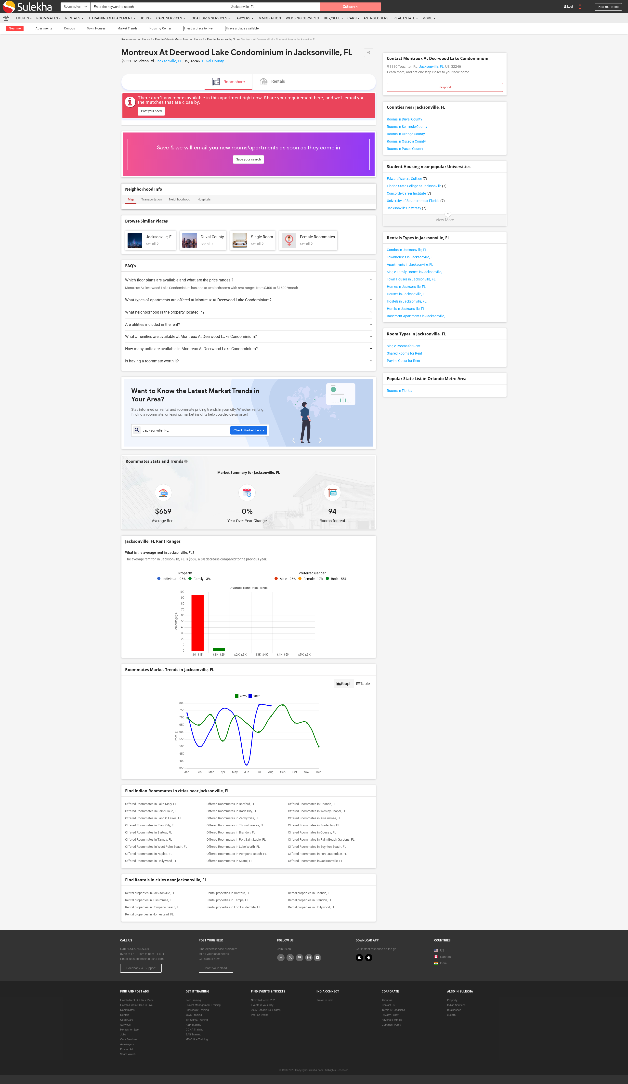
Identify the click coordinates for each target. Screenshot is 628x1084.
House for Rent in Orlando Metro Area (165, 39)
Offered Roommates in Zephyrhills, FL (233, 818)
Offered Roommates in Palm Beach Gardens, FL (321, 839)
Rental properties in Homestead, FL (149, 914)
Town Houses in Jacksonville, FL (411, 279)
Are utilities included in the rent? (152, 324)
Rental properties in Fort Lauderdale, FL (234, 907)
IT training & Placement (110, 18)
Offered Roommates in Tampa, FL (148, 839)
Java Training (194, 1014)
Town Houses (96, 28)
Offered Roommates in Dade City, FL (232, 811)
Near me (15, 28)
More (427, 18)
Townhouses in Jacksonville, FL (410, 257)
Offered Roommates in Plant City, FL (150, 825)
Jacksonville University (406, 208)
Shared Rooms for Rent (404, 353)
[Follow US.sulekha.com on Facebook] (281, 957)
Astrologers (376, 18)
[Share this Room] (368, 52)
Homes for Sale (129, 1029)
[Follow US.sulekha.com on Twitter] (290, 957)
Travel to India (324, 1000)
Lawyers (242, 18)
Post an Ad (126, 1049)
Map (131, 199)
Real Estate (404, 18)
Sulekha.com (7, 19)
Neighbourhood (179, 199)
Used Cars (126, 1019)
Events (22, 18)
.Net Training (193, 1000)
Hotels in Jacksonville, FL (406, 308)
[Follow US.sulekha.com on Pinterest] (299, 957)
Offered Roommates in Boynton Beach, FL (317, 846)
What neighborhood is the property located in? (165, 312)
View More (445, 220)
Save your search (248, 159)
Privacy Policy (390, 1014)
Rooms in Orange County (406, 134)
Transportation (151, 199)
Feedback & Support (141, 968)
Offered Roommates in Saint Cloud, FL (151, 811)
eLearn (451, 1014)
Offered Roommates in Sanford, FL (231, 804)
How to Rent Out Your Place (137, 1000)
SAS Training (193, 1034)
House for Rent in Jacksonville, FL (215, 39)
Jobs (144, 18)
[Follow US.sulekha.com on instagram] (309, 957)
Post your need (608, 7)
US (441, 950)
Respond (445, 87)
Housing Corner (160, 28)
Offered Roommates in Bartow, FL (148, 832)
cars (351, 18)
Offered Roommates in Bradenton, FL (314, 825)
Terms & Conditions (393, 1009)
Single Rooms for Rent (403, 346)
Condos (69, 28)
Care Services (169, 18)
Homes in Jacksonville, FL (406, 286)
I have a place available (242, 28)
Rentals (72, 18)
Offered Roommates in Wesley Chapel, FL (317, 811)
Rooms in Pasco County (405, 148)
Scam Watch (127, 1054)
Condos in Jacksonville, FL (407, 249)
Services (125, 1024)
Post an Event (259, 1014)
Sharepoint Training (197, 1009)
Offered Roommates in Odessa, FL (312, 832)
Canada (445, 957)
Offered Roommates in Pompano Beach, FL (237, 854)
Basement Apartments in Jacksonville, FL (418, 316)
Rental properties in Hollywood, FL (311, 907)
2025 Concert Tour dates (266, 1009)
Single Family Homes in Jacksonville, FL (416, 272)
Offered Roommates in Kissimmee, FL (314, 818)
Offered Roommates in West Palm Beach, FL (156, 846)
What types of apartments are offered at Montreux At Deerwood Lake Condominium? (198, 300)
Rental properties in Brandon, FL (310, 900)
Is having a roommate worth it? (152, 361)
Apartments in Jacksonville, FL (410, 264)
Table (365, 683)
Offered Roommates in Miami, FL (229, 861)
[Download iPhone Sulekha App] (359, 957)
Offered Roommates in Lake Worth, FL (233, 846)
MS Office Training (197, 1039)
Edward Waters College (407, 178)
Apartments (44, 28)
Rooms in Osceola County (406, 141)
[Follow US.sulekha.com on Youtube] (317, 957)
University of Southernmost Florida (416, 200)
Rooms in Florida (399, 390)
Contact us (388, 1005)
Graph (346, 683)
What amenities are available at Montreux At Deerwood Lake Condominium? (191, 336)
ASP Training (193, 1024)
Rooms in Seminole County (407, 126)
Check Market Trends (249, 430)
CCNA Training (194, 1029)
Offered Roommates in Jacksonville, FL (315, 861)
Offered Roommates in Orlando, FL (312, 804)
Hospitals (204, 199)
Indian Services (456, 1005)
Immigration (269, 18)
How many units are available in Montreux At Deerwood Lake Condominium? (191, 348)
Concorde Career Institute (409, 193)
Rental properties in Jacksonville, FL (150, 893)
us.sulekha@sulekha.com (146, 959)
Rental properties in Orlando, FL (309, 893)
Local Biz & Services (208, 18)
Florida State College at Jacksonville (416, 186)
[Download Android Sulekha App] (368, 957)
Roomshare (234, 81)
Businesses (454, 1009)
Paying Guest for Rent (403, 360)
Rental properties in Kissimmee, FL (149, 900)
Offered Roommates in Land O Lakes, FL (153, 818)
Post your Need (216, 968)
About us (387, 1000)
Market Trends (127, 28)
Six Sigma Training (197, 1019)
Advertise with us (392, 1019)
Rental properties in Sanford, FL (228, 893)
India (443, 963)
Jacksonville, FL (169, 61)
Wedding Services (302, 18)
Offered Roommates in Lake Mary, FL (151, 804)
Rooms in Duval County (404, 119)
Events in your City (262, 1005)
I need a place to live (198, 28)
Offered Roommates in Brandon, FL (231, 832)
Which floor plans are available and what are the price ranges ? (179, 280)
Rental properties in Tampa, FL (228, 900)
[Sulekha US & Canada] (27, 6)
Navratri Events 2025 (263, 1000)
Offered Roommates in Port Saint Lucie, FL (236, 839)
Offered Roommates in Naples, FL (148, 854)
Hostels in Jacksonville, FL (407, 301)
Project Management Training (203, 1005)
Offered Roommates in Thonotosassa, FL (235, 825)
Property (452, 1000)
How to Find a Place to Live (136, 1005)
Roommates (47, 18)
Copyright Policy (391, 1024)
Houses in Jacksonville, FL (407, 294)
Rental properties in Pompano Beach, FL (152, 907)
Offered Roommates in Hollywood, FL (151, 861)
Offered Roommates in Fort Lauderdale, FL (317, 854)
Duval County (213, 61)
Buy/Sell (332, 18)
